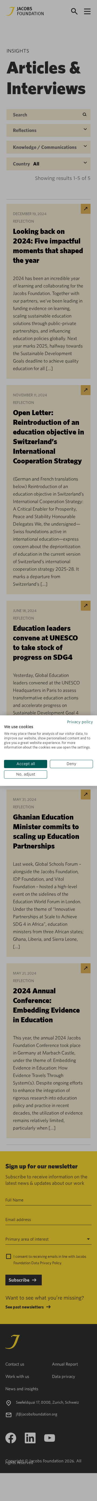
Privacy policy (80, 722)
